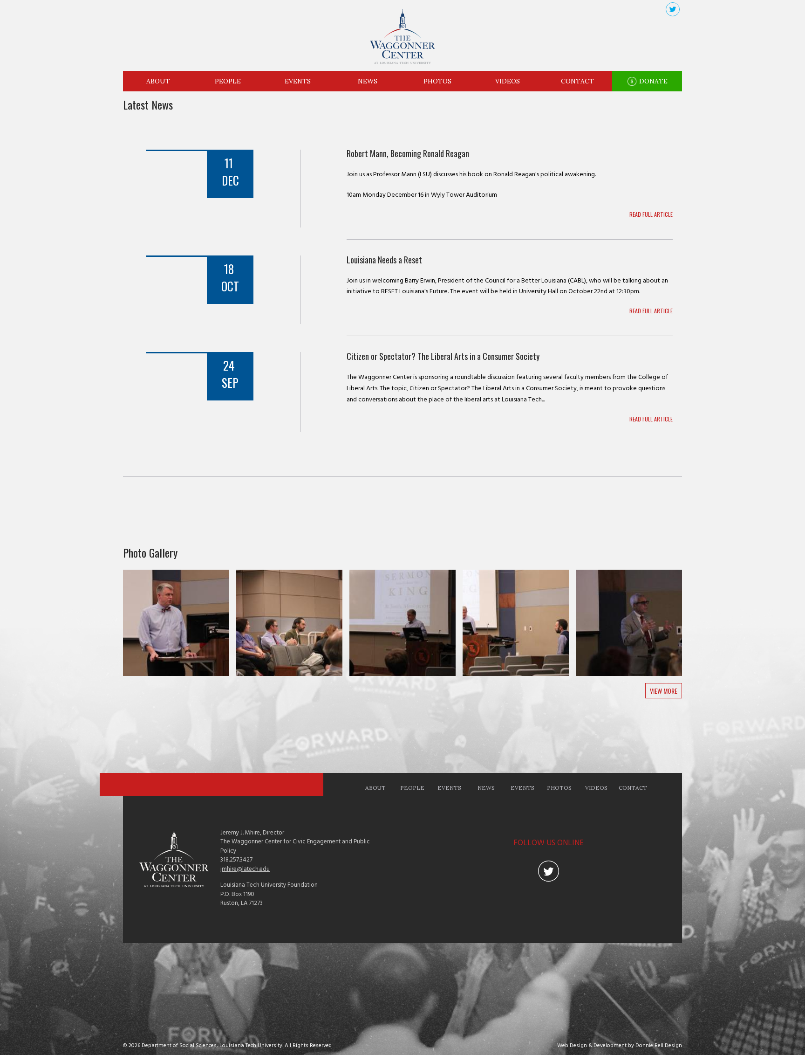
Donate (652, 81)
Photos (437, 81)
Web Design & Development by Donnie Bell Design (619, 1045)
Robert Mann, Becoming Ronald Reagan (408, 153)
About (158, 81)
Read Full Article (651, 214)
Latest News (148, 104)
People (228, 81)
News (367, 81)
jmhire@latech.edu (245, 869)
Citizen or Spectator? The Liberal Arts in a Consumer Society (443, 356)
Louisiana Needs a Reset (384, 260)
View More (663, 691)
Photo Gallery (150, 552)
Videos (507, 81)
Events (298, 81)
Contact (577, 81)
